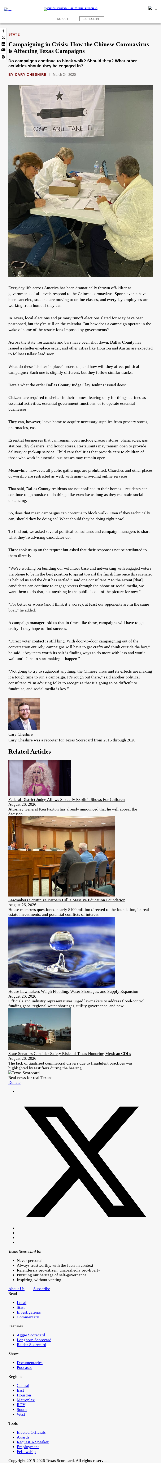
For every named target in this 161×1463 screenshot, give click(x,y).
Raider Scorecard (31, 1344)
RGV (21, 1404)
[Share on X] (3, 37)
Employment (28, 1446)
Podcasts (24, 1367)
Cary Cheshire (31, 74)
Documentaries (30, 1362)
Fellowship (26, 1451)
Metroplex (26, 1399)
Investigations (29, 1312)
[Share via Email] (3, 50)
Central (23, 1385)
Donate (63, 19)
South (22, 1409)
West (21, 1414)
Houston (24, 1395)
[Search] (152, 8)
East (20, 1390)
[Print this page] (3, 57)
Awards (23, 1437)
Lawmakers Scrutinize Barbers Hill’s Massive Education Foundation (66, 900)
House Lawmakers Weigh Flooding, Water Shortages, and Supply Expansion (73, 991)
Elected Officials (31, 1432)
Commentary (28, 1317)
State (14, 34)
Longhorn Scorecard (34, 1339)
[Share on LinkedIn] (3, 44)
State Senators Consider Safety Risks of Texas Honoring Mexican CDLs (69, 1053)
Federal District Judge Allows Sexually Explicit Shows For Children (66, 799)
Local (21, 1302)
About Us (16, 1288)
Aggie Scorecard (31, 1335)
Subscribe (91, 19)
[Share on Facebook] (3, 31)
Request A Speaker (33, 1442)
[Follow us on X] (85, 1228)
